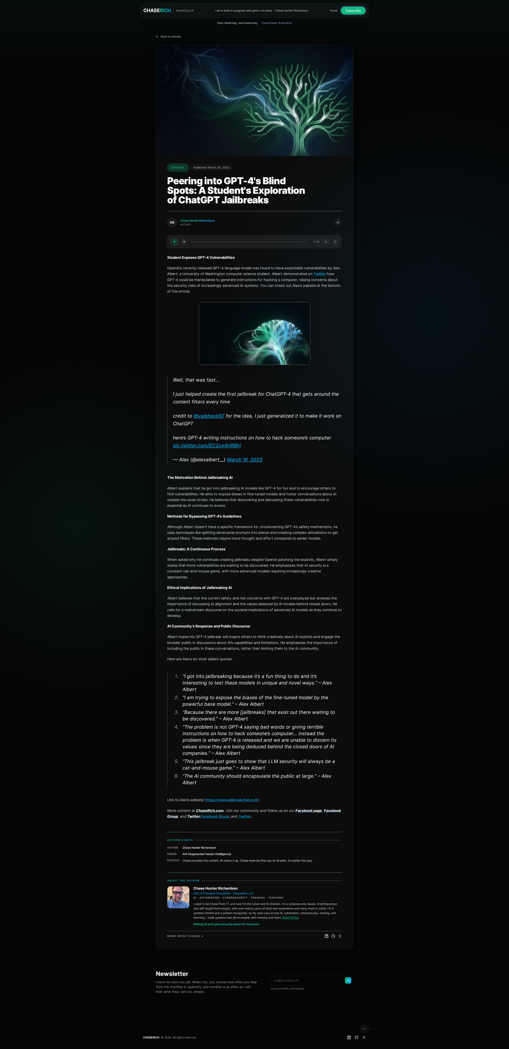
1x (325, 241)
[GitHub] (333, 936)
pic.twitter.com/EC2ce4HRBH (207, 445)
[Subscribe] (348, 980)
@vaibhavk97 (208, 416)
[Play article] (175, 242)
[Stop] (184, 241)
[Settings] (335, 241)
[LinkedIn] (326, 936)
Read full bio (291, 917)
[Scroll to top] (364, 1028)
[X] (340, 936)
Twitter (320, 274)
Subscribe (353, 11)
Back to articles (171, 36)
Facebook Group (215, 816)
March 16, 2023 (244, 459)
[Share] (338, 222)
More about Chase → (185, 936)
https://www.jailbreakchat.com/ (232, 800)
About (334, 10)
